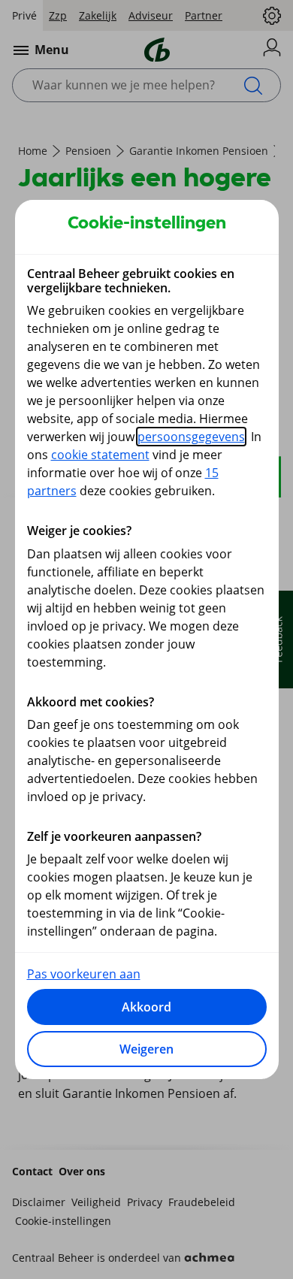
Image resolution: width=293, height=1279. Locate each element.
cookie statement (100, 454)
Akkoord (146, 1007)
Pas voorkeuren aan (83, 974)
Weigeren (146, 1049)
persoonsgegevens (191, 436)
